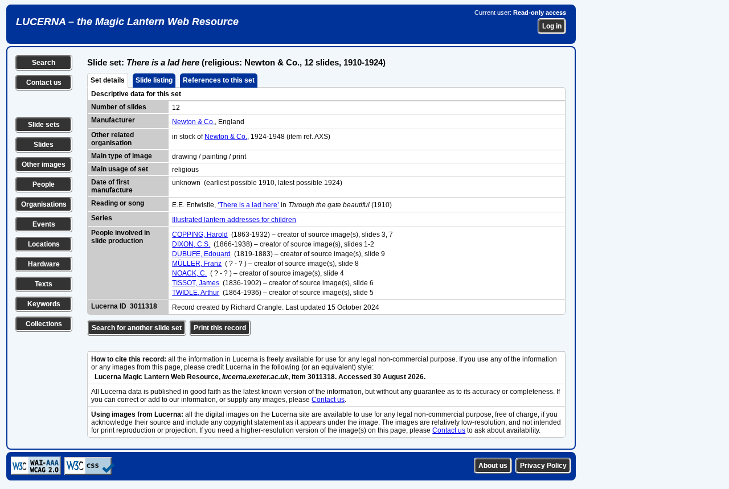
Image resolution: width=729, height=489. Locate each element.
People (43, 184)
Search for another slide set (137, 328)
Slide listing (154, 80)
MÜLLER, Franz (197, 264)
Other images (43, 165)
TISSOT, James (195, 283)
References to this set (219, 80)
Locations (44, 244)
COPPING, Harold (200, 235)
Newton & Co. (193, 122)
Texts (43, 284)
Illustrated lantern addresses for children (234, 220)
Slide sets (44, 125)
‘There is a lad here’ (248, 205)
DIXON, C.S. (191, 244)
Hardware (44, 264)
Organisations (44, 204)
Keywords (43, 304)
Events (43, 224)
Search (43, 63)
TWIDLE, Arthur (195, 293)
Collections (44, 324)
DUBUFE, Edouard (201, 254)
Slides (44, 145)
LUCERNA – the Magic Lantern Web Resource (127, 21)
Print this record (220, 328)
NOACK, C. (189, 273)
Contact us (44, 83)
